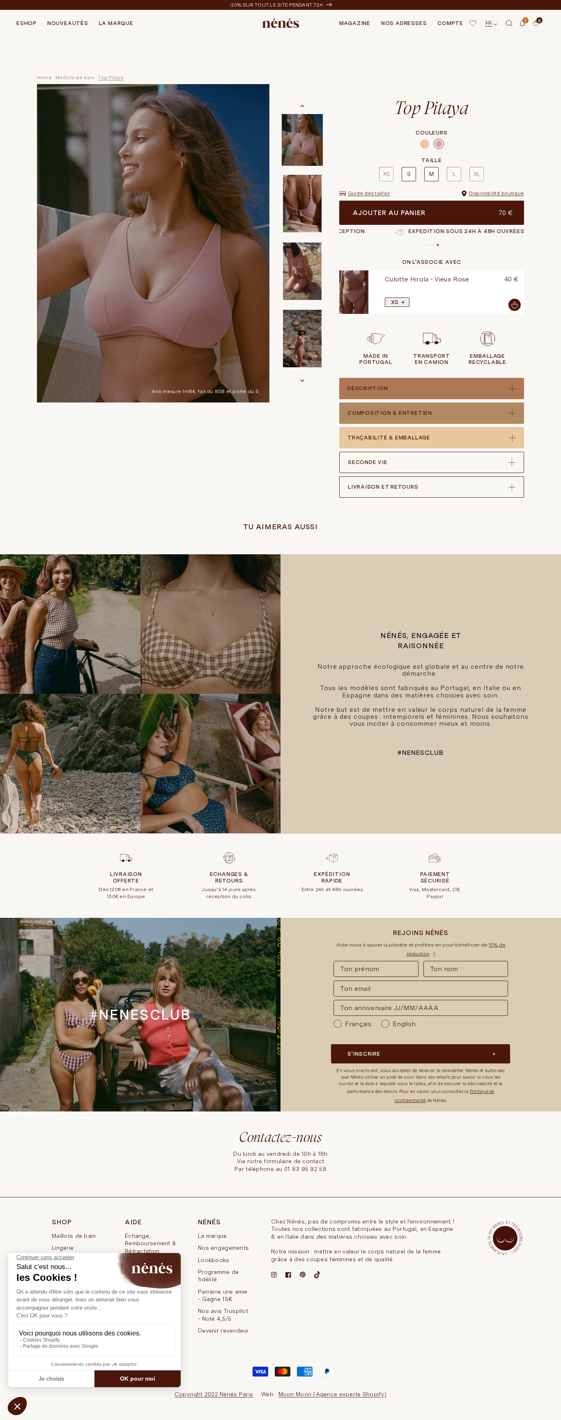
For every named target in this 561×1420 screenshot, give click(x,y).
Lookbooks (214, 1260)
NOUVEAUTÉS (67, 23)
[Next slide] (302, 380)
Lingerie (63, 1247)
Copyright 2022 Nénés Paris (214, 1394)
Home (44, 77)
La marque (212, 1235)
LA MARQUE (116, 23)
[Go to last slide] (302, 106)
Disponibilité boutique (496, 193)
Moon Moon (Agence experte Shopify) (332, 1394)
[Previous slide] (337, 292)
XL (477, 174)
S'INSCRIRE (363, 1054)
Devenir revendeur (223, 1330)
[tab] (425, 245)
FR (488, 23)
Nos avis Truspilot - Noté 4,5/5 (223, 1315)
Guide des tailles (369, 193)
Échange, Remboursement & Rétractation (150, 1243)
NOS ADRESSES (404, 23)
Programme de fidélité (218, 1276)
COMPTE (450, 23)
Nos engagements (223, 1247)
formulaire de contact (294, 1161)
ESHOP (26, 23)
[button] (509, 23)
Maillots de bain (74, 77)
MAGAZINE (354, 23)
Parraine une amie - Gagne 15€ (223, 1295)
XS (386, 174)
